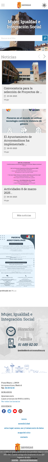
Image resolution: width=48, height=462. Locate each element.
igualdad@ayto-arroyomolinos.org (31, 350)
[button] (3, 5)
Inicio (24, 419)
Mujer (14, 291)
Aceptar (15, 460)
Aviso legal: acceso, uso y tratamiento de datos (24, 428)
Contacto (24, 437)
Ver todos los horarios (10, 401)
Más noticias (24, 215)
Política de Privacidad (28, 460)
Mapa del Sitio (24, 432)
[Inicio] (24, 5)
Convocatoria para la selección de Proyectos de (22, 90)
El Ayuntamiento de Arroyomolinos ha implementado (18, 140)
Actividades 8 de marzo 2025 (20, 191)
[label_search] (45, 38)
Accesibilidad (24, 423)
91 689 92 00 (27, 344)
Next (44, 56)
